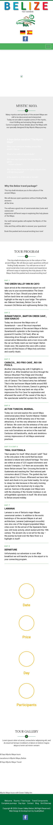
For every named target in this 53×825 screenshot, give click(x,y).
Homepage (14, 76)
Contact (30, 803)
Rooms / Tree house (22, 801)
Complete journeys (9, 803)
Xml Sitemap (46, 803)
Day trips (21, 803)
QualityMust (39, 811)
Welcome (8, 801)
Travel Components (40, 801)
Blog (37, 803)
